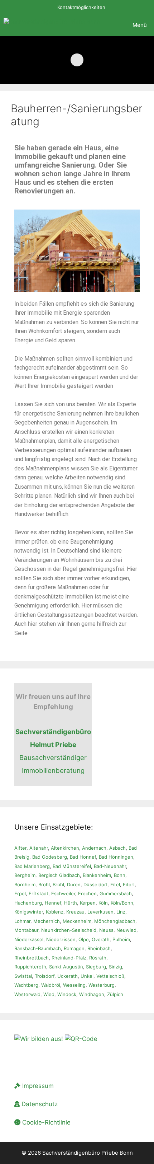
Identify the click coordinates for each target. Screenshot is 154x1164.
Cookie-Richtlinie (45, 1122)
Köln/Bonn (122, 903)
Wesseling (74, 985)
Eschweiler (63, 893)
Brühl (58, 884)
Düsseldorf (95, 884)
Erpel (20, 893)
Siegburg (96, 967)
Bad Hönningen (116, 857)
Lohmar (22, 921)
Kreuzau (75, 912)
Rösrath (97, 958)
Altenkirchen (65, 848)
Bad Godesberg (49, 857)
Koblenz (54, 912)
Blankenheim (97, 875)
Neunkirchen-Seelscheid (68, 930)
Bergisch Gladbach (59, 875)
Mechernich (46, 921)
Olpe (83, 939)
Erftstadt (38, 893)
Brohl (44, 884)
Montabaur (26, 930)
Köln (103, 903)
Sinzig (115, 967)
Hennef (53, 903)
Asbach (117, 848)
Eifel (115, 884)
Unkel (87, 976)
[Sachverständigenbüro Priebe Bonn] (52, 25)
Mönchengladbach (114, 921)
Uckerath (67, 976)
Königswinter (28, 912)
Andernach (94, 848)
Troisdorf (44, 976)
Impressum (37, 1085)
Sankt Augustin (66, 967)
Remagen (74, 948)
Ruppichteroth (30, 967)
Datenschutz (39, 1104)
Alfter (20, 848)
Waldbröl (50, 985)
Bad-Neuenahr (110, 866)
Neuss (106, 930)
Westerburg (101, 985)
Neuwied (126, 930)
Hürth (70, 903)
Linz (120, 912)
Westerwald (27, 994)
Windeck (66, 994)
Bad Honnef (83, 857)
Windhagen (91, 994)
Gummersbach (116, 893)
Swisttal (23, 976)
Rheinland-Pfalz (69, 958)
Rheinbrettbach (31, 958)
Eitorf (129, 884)
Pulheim (121, 939)
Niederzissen (61, 939)
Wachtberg (26, 985)
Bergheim (24, 875)
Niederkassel (28, 939)
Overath (101, 939)
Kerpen (88, 903)
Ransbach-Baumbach (37, 948)
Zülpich (115, 994)
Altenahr (38, 848)
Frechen (87, 893)
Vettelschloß (110, 976)
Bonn (119, 875)
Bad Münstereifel (72, 866)
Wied (48, 994)
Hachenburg (28, 903)
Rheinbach (99, 948)
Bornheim (24, 884)
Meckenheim (77, 921)
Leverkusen (100, 912)
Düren (74, 884)
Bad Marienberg (32, 866)
